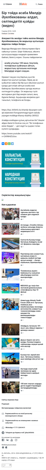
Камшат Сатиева (8, 33)
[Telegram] (12, 143)
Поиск (40, 4)
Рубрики (8, 4)
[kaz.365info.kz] (23, 4)
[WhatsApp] (9, 143)
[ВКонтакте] (3, 143)
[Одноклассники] (6, 143)
